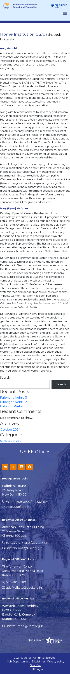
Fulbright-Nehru (12, 406)
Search (5, 377)
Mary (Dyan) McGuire (14, 208)
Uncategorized (11, 440)
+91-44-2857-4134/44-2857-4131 (28, 543)
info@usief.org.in (18, 507)
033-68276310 (16, 582)
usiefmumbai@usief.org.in (24, 626)
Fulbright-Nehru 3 (13, 397)
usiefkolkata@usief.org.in (24, 587)
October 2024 (10, 429)
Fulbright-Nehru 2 (13, 402)
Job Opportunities (18, 661)
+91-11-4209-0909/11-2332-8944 (28, 501)
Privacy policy (55, 661)
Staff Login (36, 669)
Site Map (35, 665)
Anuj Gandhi (8, 48)
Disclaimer (38, 661)
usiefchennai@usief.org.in (24, 548)
